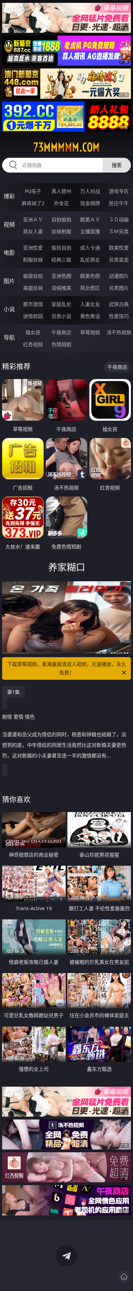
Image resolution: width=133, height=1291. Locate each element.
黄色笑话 (90, 316)
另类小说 (61, 316)
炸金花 (61, 203)
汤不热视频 (118, 332)
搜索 (117, 165)
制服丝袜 (33, 259)
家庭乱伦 (61, 304)
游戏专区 (119, 191)
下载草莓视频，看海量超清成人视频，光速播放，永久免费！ (66, 668)
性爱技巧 (119, 316)
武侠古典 (119, 304)
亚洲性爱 (33, 247)
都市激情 (33, 304)
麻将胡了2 (33, 203)
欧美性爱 (119, 247)
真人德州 (61, 191)
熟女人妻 (33, 231)
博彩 (9, 196)
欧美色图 (90, 275)
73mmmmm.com (66, 147)
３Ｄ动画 (119, 219)
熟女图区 (90, 287)
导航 (9, 337)
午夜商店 (61, 332)
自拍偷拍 (61, 219)
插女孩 (33, 332)
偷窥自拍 (33, 275)
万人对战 (90, 191)
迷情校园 (33, 316)
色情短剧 (61, 344)
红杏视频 (33, 344)
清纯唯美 (61, 287)
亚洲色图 (61, 275)
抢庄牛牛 (119, 203)
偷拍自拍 (61, 247)
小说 (9, 309)
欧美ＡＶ (90, 219)
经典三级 (61, 259)
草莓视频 (90, 332)
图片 (9, 281)
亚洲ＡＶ (33, 219)
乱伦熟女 (90, 259)
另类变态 (119, 259)
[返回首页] (124, 1277)
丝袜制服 (61, 231)
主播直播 (90, 231)
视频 (9, 224)
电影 (9, 253)
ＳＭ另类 (119, 231)
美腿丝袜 (33, 287)
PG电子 (33, 191)
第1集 (13, 692)
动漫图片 (119, 275)
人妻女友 (90, 304)
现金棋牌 (90, 203)
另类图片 (119, 287)
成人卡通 (90, 247)
